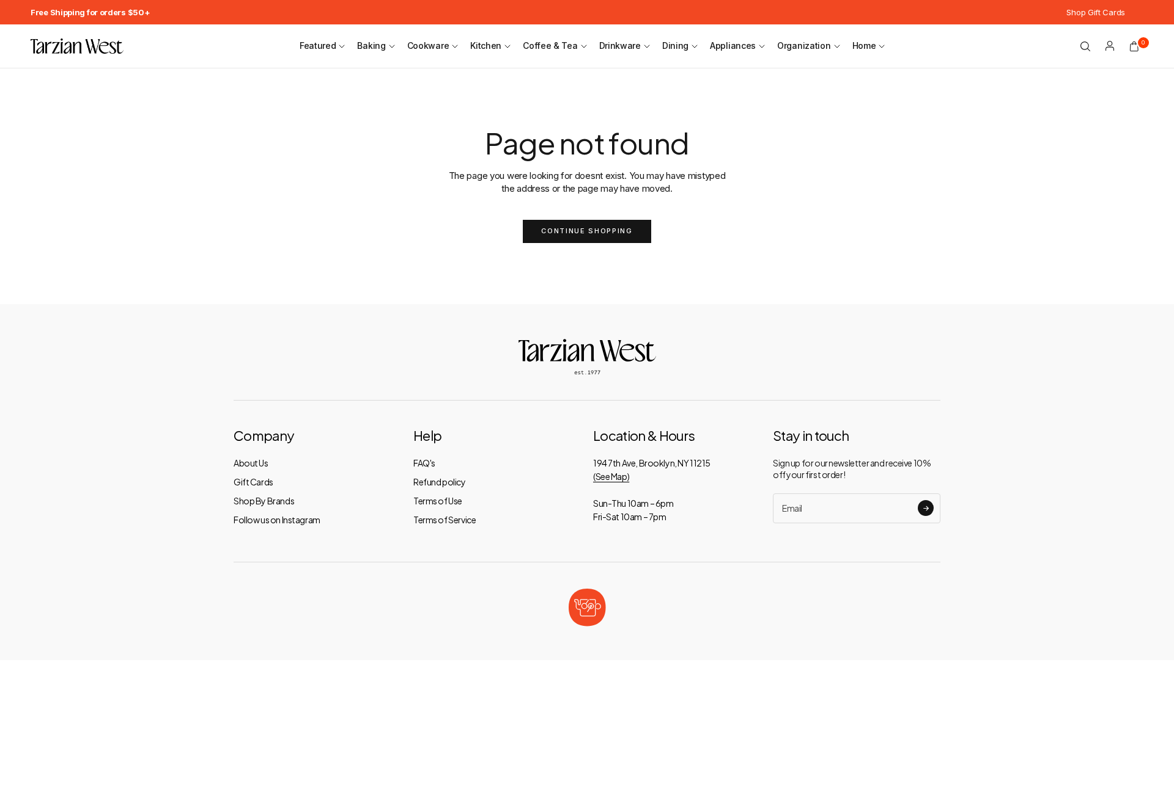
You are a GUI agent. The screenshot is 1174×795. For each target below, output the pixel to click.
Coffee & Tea (550, 45)
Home (864, 45)
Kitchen (485, 45)
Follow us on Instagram (277, 519)
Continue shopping (586, 231)
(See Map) (611, 476)
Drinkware (620, 45)
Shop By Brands (264, 500)
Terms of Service (444, 519)
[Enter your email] (926, 508)
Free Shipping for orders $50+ (90, 12)
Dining (675, 45)
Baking (371, 45)
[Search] (1085, 46)
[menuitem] (90, 12)
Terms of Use (437, 500)
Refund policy (439, 481)
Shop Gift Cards (1095, 12)
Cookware (428, 45)
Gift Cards (253, 481)
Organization (803, 45)
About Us (251, 462)
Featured (318, 45)
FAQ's (424, 462)
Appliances (733, 45)
